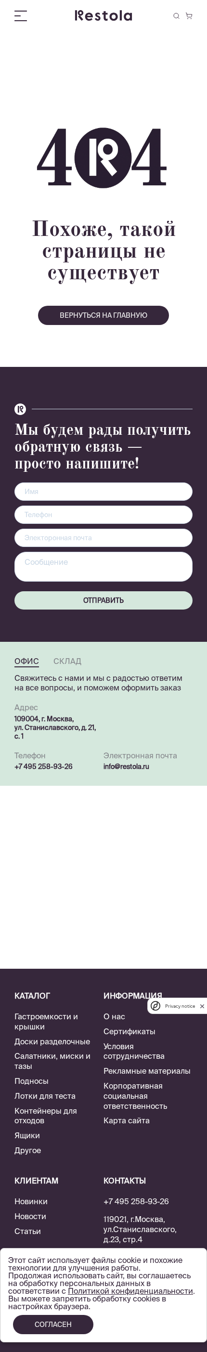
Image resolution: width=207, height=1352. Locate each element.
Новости (30, 1216)
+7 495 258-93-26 (43, 766)
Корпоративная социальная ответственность (135, 1095)
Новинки (31, 1201)
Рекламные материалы (147, 1070)
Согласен (53, 1324)
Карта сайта (127, 1120)
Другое (27, 1150)
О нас (114, 1016)
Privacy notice (180, 1006)
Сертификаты (129, 1031)
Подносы (31, 1081)
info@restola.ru (126, 766)
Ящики (27, 1135)
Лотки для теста (45, 1096)
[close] (202, 1006)
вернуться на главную (103, 315)
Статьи (27, 1231)
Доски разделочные (52, 1041)
